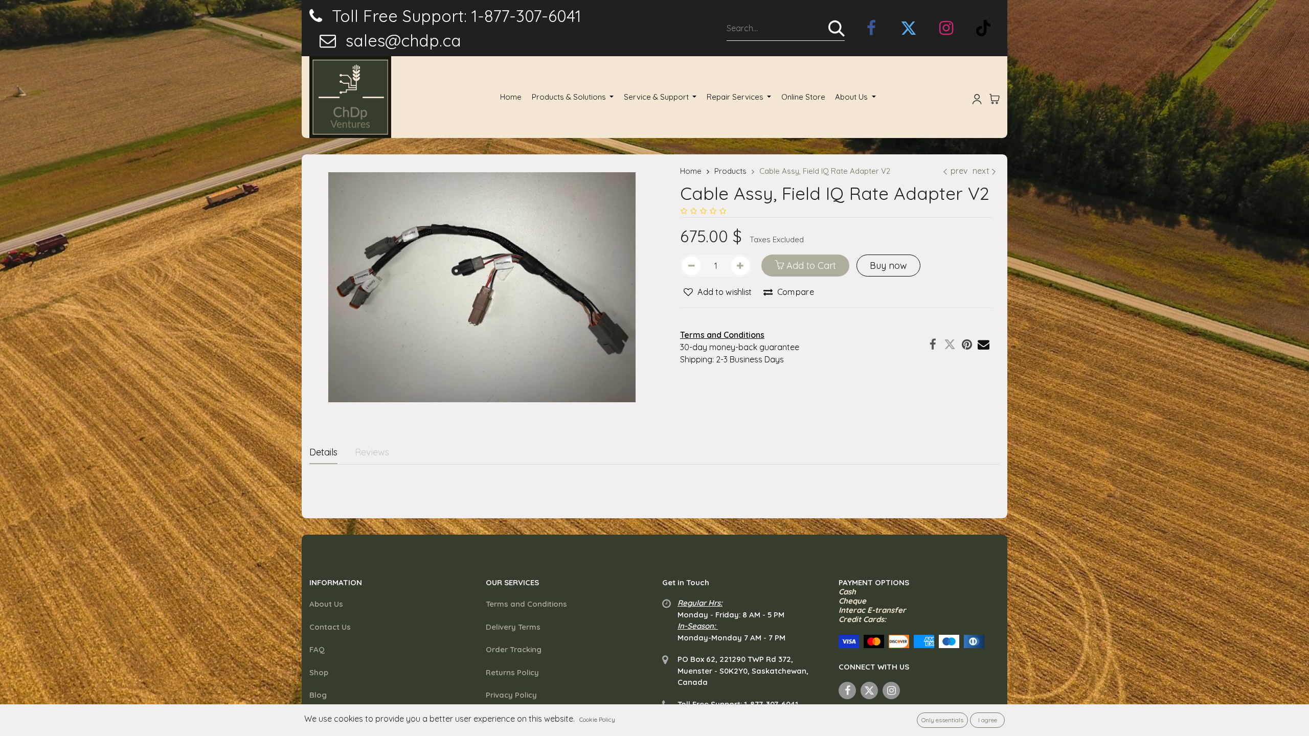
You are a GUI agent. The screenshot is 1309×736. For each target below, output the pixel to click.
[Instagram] (946, 28)
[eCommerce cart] (994, 97)
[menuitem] (511, 97)
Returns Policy (512, 672)
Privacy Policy (511, 695)
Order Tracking (513, 649)
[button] (717, 292)
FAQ (317, 649)
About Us (326, 604)
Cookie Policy (597, 719)
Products (730, 171)
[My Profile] (977, 97)
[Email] (983, 344)
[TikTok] (983, 28)
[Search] (836, 28)
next (981, 171)
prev (959, 171)
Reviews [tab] (372, 452)
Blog (318, 695)
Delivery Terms (513, 627)
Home (691, 171)
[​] (871, 28)
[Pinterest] (966, 344)
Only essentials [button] (942, 720)
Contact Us (330, 627)
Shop (318, 672)
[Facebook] (933, 344)
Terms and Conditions (526, 604)
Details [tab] (323, 452)
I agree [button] (987, 720)
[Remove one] (691, 266)
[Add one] (740, 266)
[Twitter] (949, 344)
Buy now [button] (888, 265)
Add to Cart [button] (810, 265)
